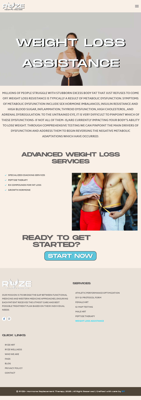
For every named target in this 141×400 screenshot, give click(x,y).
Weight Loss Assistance (89, 321)
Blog (8, 363)
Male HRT (80, 311)
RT (123, 391)
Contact (10, 373)
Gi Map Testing (84, 307)
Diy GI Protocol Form (88, 297)
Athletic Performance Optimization (97, 293)
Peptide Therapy (85, 316)
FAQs (7, 359)
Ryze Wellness (13, 349)
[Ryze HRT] (13, 6)
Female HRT (82, 302)
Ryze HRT (10, 345)
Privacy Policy (14, 368)
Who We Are (12, 354)
